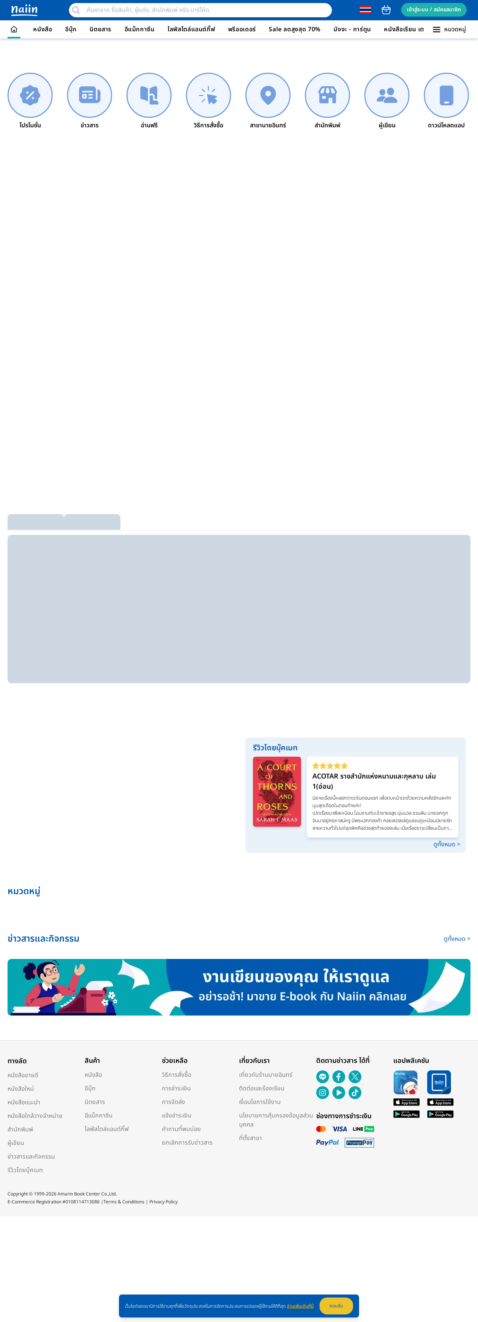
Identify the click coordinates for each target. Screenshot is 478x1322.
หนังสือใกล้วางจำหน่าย (35, 1115)
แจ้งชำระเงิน (177, 1115)
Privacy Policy (163, 1201)
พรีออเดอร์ (242, 29)
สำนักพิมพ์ (20, 1129)
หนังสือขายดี (23, 1075)
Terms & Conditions (124, 1201)
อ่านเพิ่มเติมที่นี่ (300, 1306)
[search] (76, 10)
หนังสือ (42, 29)
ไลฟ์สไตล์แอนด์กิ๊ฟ (191, 29)
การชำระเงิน (176, 1088)
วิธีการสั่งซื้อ (176, 1074)
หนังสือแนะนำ (24, 1102)
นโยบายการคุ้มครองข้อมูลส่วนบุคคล (276, 1120)
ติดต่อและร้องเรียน (262, 1088)
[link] (30, 101)
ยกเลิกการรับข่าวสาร (187, 1142)
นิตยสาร (100, 29)
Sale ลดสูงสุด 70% (295, 29)
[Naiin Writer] (239, 987)
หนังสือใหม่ (21, 1088)
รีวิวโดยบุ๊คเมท (25, 1170)
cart (386, 9)
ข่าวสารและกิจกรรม (31, 1156)
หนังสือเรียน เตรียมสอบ (415, 29)
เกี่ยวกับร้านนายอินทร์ (265, 1074)
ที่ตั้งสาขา (250, 1138)
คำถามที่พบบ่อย (181, 1129)
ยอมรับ (336, 1305)
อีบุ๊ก (71, 29)
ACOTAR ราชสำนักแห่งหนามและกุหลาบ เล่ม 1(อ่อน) (374, 781)
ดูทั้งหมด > (447, 844)
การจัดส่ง (173, 1102)
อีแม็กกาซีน (140, 29)
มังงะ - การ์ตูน (352, 29)
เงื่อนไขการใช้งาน (260, 1102)
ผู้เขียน (16, 1143)
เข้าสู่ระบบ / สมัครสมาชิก (434, 10)
